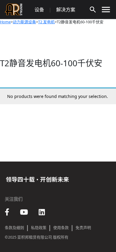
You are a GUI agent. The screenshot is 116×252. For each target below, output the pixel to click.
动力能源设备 (24, 21)
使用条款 (61, 227)
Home (5, 21)
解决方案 (65, 9)
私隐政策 (38, 227)
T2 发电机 (46, 21)
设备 (39, 9)
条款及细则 (14, 227)
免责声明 (83, 227)
